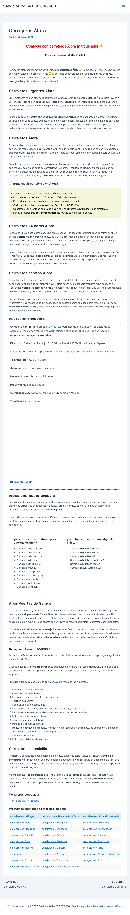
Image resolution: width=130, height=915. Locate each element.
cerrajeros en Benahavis (55, 828)
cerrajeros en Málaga (22, 816)
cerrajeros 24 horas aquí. (25, 800)
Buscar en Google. (21, 482)
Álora (59, 681)
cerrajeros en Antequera (55, 822)
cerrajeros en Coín (20, 841)
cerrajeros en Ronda (21, 860)
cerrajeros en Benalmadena (97, 828)
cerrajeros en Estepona (54, 841)
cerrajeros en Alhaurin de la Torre (60, 816)
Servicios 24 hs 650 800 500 (29, 6)
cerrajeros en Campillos (22, 835)
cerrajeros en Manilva (21, 847)
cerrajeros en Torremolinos (56, 860)
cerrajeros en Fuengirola (96, 841)
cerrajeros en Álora (20, 822)
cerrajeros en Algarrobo (22, 828)
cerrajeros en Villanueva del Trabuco (61, 866)
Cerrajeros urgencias (65, 55)
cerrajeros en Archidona (96, 822)
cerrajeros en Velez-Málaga (24, 866)
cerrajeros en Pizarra (53, 854)
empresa (56, 326)
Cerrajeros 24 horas (35, 401)
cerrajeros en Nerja (20, 854)
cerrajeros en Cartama (95, 835)
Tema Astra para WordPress (108, 906)
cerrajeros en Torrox (94, 860)
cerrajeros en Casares (53, 835)
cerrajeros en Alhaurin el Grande (101, 816)
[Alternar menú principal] (123, 6)
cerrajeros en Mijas (93, 847)
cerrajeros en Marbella (53, 847)
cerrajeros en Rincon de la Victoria (101, 854)
